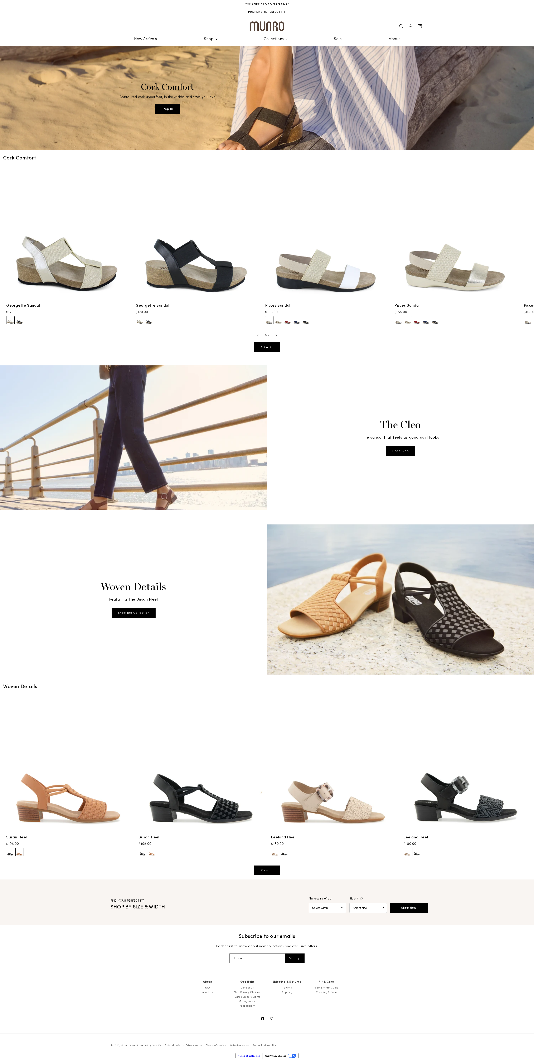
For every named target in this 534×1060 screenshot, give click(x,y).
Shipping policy (239, 1045)
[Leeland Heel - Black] (284, 852)
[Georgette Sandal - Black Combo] (19, 320)
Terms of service (216, 1045)
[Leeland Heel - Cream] (275, 852)
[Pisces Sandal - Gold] (278, 320)
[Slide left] (257, 335)
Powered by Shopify (149, 1045)
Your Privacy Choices (247, 992)
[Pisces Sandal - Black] (306, 320)
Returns (287, 987)
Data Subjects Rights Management (247, 999)
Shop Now (409, 907)
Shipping (286, 992)
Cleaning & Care (326, 992)
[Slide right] (276, 335)
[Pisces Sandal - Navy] (297, 320)
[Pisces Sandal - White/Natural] (269, 320)
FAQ (207, 987)
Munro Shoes (129, 1045)
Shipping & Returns (286, 981)
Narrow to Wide (320, 898)
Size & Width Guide (326, 987)
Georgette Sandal (23, 305)
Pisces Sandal (277, 305)
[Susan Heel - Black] (10, 852)
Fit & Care (326, 981)
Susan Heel (16, 837)
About (207, 981)
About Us (207, 992)
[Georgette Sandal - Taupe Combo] (10, 320)
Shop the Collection (133, 613)
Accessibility (247, 1005)
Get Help (247, 981)
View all (267, 347)
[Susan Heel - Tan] (19, 852)
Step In (167, 109)
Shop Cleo (400, 451)
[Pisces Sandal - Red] (287, 320)
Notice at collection (249, 1056)
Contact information (265, 1045)
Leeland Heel (283, 837)
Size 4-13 (356, 898)
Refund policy (173, 1045)
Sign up (294, 958)
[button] (210, 39)
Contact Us (247, 987)
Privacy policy (194, 1045)
